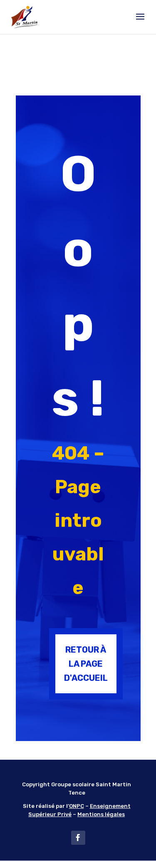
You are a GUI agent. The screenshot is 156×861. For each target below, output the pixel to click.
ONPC (76, 806)
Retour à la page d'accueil (86, 664)
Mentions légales (101, 814)
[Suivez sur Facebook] (78, 838)
